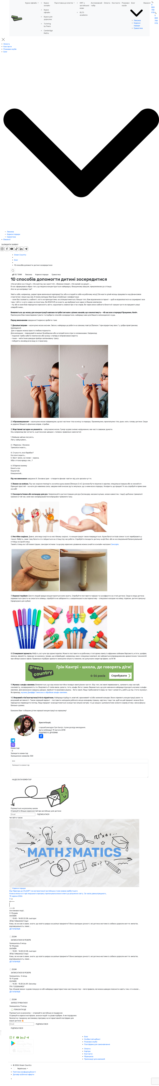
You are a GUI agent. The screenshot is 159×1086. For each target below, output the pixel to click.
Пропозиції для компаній (94, 1059)
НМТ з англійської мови (84, 5)
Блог (133, 3)
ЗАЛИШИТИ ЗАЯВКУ (9, 245)
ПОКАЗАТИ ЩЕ (19, 1009)
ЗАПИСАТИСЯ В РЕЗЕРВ (21, 940)
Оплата (107, 3)
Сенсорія (115, 544)
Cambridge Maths (48, 32)
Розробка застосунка (22, 1081)
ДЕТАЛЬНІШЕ (14, 929)
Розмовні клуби (125, 4)
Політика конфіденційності (24, 1072)
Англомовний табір (96, 4)
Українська (22, 1069)
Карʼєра (87, 1051)
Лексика (137, 20)
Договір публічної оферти (23, 1074)
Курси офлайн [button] (31, 3)
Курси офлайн (47, 11)
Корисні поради (13, 234)
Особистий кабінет (92, 1039)
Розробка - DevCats (21, 1079)
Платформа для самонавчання (97, 1044)
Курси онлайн (47, 4)
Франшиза (88, 1056)
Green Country (20, 255)
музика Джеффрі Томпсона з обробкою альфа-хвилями (44, 692)
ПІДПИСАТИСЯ (43, 814)
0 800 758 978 (153, 8)
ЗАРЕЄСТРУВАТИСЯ (19, 1003)
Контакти (116, 3)
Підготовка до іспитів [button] (63, 3)
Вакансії (147, 3)
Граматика (138, 28)
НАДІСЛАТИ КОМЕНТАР (21, 780)
